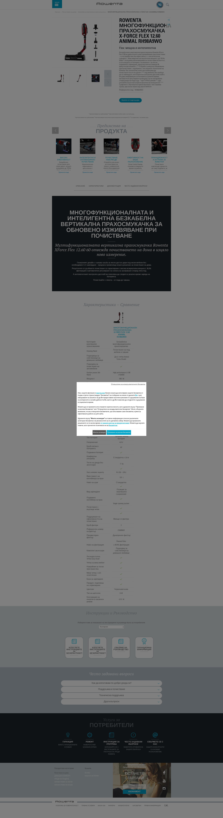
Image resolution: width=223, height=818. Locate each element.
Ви (136, 395)
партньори (100, 393)
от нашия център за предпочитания (115, 423)
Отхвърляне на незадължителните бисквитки (128, 384)
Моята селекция (99, 432)
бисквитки (113, 425)
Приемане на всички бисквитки (118, 432)
